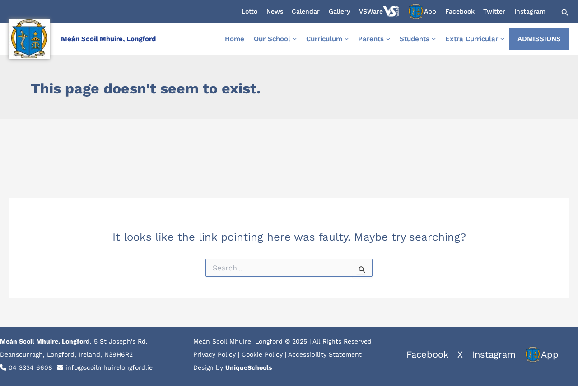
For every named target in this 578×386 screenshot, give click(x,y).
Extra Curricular (471, 39)
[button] (564, 12)
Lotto (249, 11)
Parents (371, 39)
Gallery (339, 11)
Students (414, 39)
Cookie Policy (262, 354)
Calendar (306, 11)
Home (234, 39)
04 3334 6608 (30, 367)
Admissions (539, 39)
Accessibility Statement (325, 354)
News (274, 11)
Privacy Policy (214, 354)
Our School (272, 39)
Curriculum (324, 39)
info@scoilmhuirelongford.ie (109, 367)
